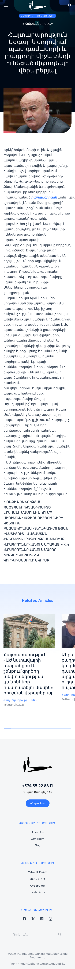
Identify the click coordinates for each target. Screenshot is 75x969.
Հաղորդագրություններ (20, 700)
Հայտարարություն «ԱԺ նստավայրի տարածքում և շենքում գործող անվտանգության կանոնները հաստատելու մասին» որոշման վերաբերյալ (28, 674)
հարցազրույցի (44, 197)
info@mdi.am (37, 803)
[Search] (59, 934)
